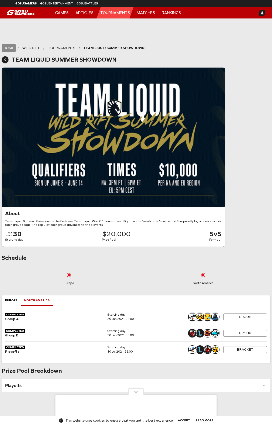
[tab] (11, 300)
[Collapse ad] (136, 391)
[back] (5, 59)
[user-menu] (262, 13)
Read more (205, 420)
